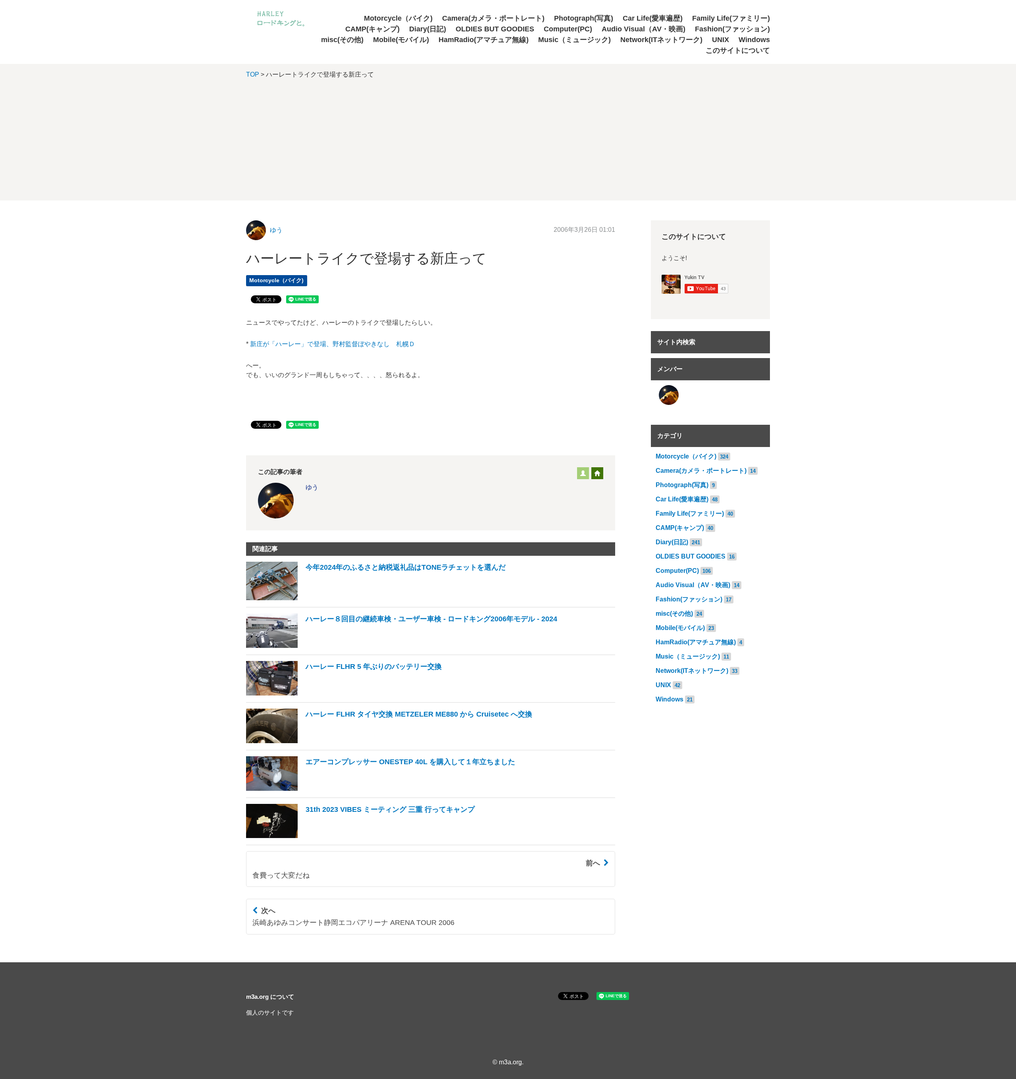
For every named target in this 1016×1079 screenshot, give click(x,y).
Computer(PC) (568, 29)
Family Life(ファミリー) (731, 18)
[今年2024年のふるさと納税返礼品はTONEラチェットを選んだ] (376, 598)
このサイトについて (738, 50)
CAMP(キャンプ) (372, 29)
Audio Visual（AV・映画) (643, 29)
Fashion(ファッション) (732, 29)
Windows (754, 40)
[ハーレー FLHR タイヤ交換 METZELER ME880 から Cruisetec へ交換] (389, 741)
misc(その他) (342, 40)
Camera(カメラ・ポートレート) (493, 18)
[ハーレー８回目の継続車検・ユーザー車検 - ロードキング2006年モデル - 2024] (401, 645)
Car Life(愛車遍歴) (653, 18)
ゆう (276, 230)
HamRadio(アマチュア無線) (484, 40)
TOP (252, 74)
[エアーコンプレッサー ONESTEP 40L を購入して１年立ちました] (380, 788)
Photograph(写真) (583, 18)
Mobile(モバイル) (401, 40)
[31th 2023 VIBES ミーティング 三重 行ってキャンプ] (360, 835)
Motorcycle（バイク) (398, 18)
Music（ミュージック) (574, 40)
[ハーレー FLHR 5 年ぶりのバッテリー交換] (344, 693)
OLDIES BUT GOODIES (495, 29)
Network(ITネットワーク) (661, 40)
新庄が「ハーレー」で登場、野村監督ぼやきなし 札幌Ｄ (332, 344)
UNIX (720, 40)
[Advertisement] (508, 144)
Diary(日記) (427, 29)
